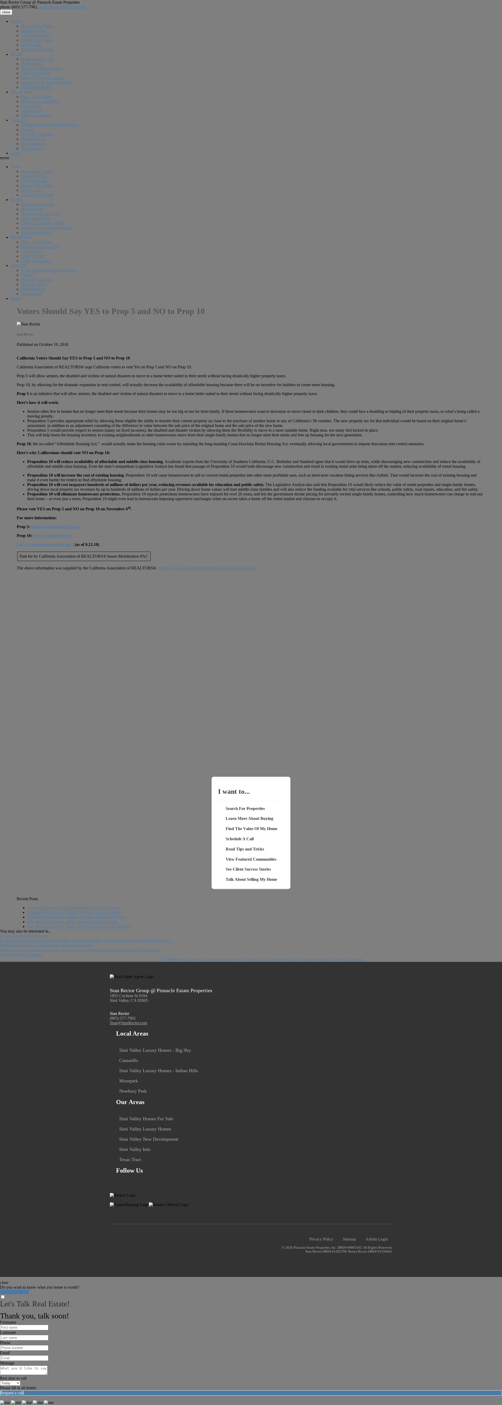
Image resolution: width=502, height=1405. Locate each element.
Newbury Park (133, 1091)
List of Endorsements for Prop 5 (45, 544)
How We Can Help (37, 134)
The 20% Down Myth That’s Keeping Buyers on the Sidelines (78, 926)
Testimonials (31, 148)
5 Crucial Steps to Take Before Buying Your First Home (73, 907)
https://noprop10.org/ (52, 535)
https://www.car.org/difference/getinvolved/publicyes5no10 (207, 568)
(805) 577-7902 (18, 7)
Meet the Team (33, 139)
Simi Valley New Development (148, 1139)
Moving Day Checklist (40, 101)
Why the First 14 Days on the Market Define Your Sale (72, 921)
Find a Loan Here (35, 73)
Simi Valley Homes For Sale (146, 1118)
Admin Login (377, 1239)
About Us (18, 120)
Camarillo (128, 1060)
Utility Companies (36, 115)
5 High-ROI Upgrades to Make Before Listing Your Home (75, 917)
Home (15, 153)
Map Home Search (36, 87)
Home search (32, 63)
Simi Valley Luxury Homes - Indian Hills (158, 1070)
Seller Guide (31, 45)
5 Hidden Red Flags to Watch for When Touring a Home (74, 912)
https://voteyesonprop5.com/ (56, 526)
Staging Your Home (37, 49)
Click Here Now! (14, 1292)
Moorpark (128, 1080)
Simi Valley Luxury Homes (145, 1129)
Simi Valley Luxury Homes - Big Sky (155, 1050)
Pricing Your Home (37, 40)
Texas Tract (130, 1159)
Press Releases (33, 143)
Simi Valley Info (135, 1149)
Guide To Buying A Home (43, 78)
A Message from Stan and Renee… (50, 125)
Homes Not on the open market (47, 82)
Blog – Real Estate (36, 96)
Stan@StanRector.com (62, 7)
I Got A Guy (31, 106)
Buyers (16, 54)
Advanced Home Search (41, 68)
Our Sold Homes (35, 35)
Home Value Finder (37, 26)
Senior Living (32, 110)
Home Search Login (37, 59)
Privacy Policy (321, 1239)
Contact (27, 129)
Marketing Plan (33, 30)
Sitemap (349, 1239)
